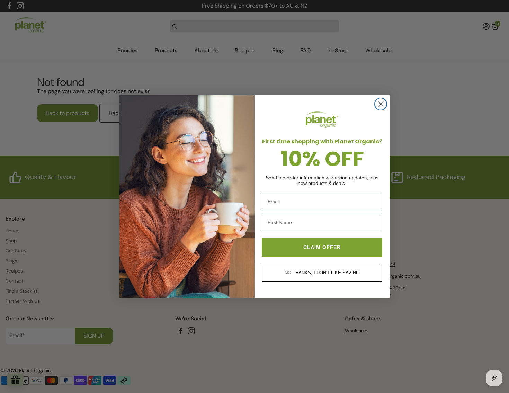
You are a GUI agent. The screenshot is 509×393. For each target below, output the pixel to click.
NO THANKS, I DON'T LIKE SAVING (322, 272)
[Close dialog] (381, 104)
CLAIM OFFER (322, 247)
